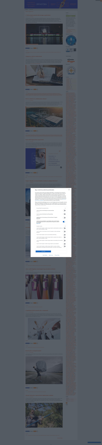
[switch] (64, 210)
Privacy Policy (57, 255)
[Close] (69, 190)
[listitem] (51, 208)
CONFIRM (43, 251)
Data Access (51, 255)
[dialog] (51, 222)
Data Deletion (45, 255)
